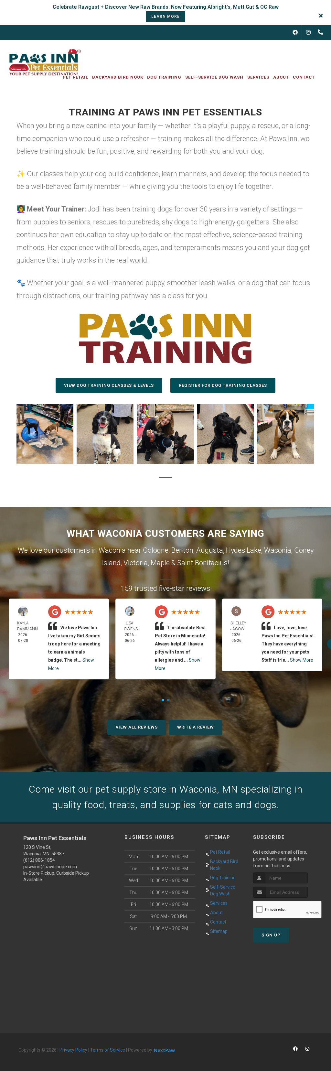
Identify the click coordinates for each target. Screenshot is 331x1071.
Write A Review (195, 727)
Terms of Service (107, 1050)
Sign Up (271, 935)
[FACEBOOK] (295, 32)
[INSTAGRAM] (308, 32)
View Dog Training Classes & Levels (109, 385)
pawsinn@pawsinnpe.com (50, 866)
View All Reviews (137, 727)
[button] (44, 434)
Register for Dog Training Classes (223, 385)
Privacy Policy (73, 1050)
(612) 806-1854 (39, 860)
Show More (301, 660)
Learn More (165, 16)
